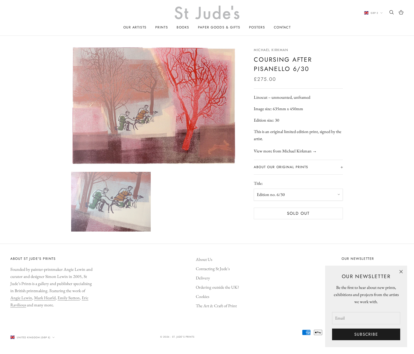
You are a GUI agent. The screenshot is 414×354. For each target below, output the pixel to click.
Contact (282, 27)
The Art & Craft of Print (216, 306)
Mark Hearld (45, 298)
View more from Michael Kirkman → (285, 151)
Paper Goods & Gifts (219, 27)
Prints (161, 27)
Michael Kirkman (271, 49)
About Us (204, 259)
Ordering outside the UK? (217, 287)
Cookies (202, 296)
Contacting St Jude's (213, 268)
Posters (257, 27)
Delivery (203, 278)
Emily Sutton (69, 298)
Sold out (298, 213)
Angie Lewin (21, 298)
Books (183, 27)
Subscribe (366, 334)
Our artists (135, 27)
